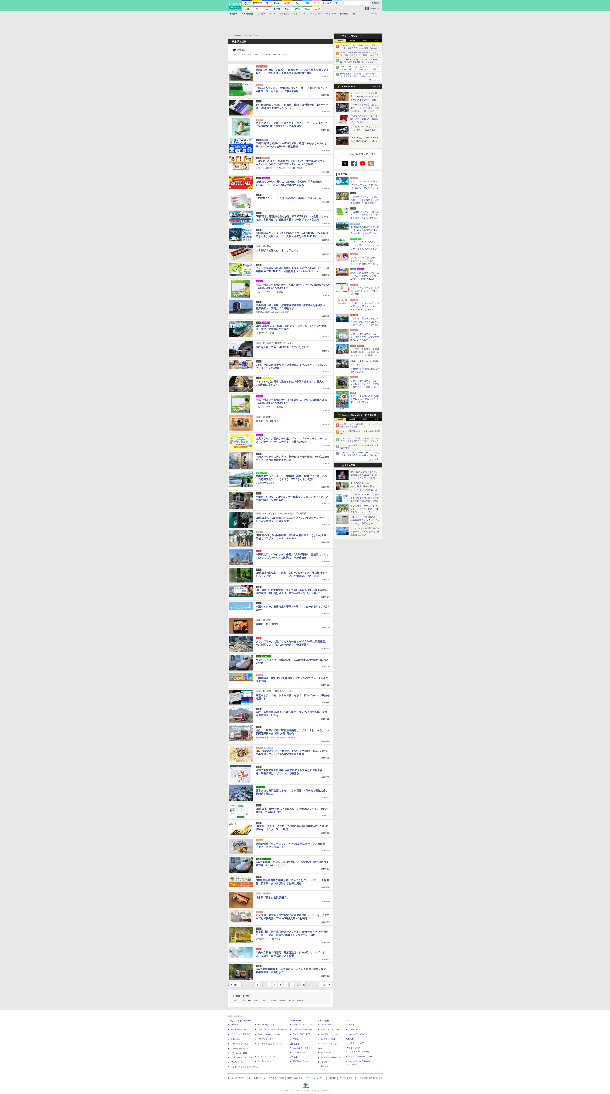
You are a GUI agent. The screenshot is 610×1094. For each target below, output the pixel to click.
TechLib (324, 1066)
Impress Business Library (269, 1034)
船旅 (256, 1000)
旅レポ (272, 14)
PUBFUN (350, 1039)
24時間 (352, 40)
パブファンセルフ (356, 1043)
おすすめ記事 (348, 465)
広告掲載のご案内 (276, 1078)
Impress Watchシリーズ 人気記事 (359, 415)
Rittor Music (295, 1021)
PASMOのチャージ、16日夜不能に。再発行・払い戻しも (288, 198)
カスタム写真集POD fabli (360, 1056)
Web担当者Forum (238, 1029)
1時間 (340, 40)
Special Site (348, 86)
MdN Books (326, 1052)
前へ (234, 984)
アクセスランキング (352, 36)
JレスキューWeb (328, 1039)
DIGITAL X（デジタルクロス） (271, 1044)
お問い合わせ (259, 1078)
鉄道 (243, 54)
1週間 (364, 40)
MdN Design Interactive (331, 1057)
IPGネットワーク (353, 1048)
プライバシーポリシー (315, 1078)
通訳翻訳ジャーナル (329, 1034)
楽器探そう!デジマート (303, 1029)
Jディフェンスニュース (331, 1029)
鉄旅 (249, 1000)
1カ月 (376, 40)
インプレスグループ (347, 1078)
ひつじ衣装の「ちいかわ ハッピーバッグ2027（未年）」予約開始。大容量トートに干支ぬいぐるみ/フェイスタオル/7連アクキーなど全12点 (360, 76)
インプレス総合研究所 (240, 1034)
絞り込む (241, 50)
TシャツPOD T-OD (301, 1034)
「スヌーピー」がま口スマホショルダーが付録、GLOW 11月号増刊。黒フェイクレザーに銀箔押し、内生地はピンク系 (360, 62)
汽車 (256, 54)
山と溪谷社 (294, 1044)
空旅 (243, 1000)
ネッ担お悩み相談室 (239, 1048)
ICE (347, 1021)
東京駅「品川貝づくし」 (270, 421)
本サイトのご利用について (239, 1078)
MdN (320, 1048)
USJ (334, 14)
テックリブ (322, 1062)
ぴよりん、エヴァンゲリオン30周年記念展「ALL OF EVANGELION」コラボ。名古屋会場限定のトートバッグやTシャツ (364, 309)
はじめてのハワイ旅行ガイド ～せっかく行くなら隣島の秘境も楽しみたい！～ (364, 531)
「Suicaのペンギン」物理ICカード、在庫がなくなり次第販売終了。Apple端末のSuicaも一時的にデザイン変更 (360, 48)
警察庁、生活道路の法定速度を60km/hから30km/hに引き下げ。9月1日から (364, 399)
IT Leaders (235, 1039)
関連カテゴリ (242, 996)
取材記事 (261, 14)
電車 (249, 54)
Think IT (234, 1025)
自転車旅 (282, 1000)
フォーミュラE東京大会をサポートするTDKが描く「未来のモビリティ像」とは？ (364, 107)
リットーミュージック (302, 1025)
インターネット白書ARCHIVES (244, 1067)
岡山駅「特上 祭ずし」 (269, 624)
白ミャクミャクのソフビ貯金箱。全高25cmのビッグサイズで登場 (364, 291)
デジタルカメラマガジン (241, 1057)
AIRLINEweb (326, 1025)
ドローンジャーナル (239, 1044)
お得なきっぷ (302, 1000)
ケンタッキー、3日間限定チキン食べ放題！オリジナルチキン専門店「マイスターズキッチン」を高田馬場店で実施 (359, 441)
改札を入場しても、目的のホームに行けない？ (282, 347)
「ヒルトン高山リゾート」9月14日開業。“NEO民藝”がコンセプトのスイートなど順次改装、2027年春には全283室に (364, 324)
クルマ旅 (272, 1000)
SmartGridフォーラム (267, 1025)
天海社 (351, 1025)
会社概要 (332, 1078)
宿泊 (354, 14)
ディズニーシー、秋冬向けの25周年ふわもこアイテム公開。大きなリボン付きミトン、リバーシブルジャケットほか (364, 187)
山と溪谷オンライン (301, 1048)
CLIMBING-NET (300, 1052)
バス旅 (263, 1000)
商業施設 (344, 14)
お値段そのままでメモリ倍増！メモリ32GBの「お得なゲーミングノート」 (364, 119)
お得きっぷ (284, 14)
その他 (268, 54)
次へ (327, 984)
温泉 (296, 14)
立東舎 (296, 1039)
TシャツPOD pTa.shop (359, 1052)
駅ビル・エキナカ (280, 54)
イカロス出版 (323, 1021)
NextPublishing (264, 1061)
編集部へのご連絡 (294, 1078)
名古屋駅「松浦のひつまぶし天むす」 (277, 250)
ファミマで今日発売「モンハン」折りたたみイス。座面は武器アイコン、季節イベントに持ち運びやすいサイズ (360, 55)
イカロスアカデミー (329, 1044)
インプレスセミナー (266, 1039)
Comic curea (354, 1029)
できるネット (237, 1062)
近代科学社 (294, 1057)
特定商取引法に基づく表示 (371, 1078)
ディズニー (323, 14)
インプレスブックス (266, 1056)
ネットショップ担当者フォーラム (272, 1029)
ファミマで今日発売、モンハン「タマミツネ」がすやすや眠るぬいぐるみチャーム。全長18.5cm (360, 69)
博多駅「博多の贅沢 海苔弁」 (272, 897)
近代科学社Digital (300, 1061)
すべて (236, 54)
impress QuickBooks (357, 1034)
